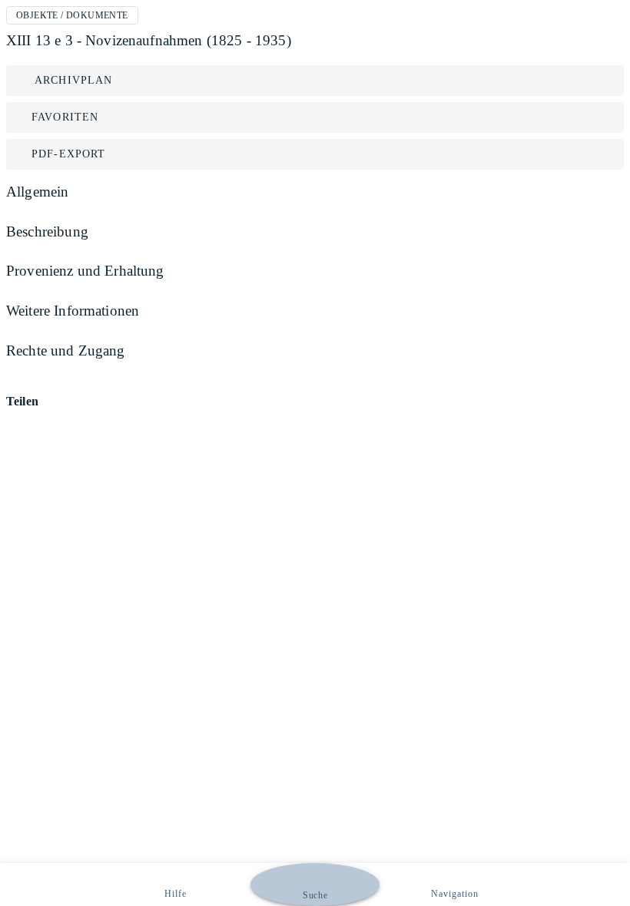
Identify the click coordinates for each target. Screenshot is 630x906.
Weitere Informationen (72, 311)
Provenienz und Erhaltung (85, 271)
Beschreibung (47, 231)
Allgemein (37, 192)
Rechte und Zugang (65, 350)
